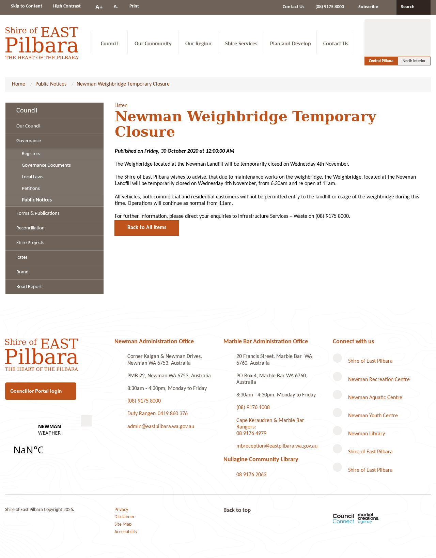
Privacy (121, 509)
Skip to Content (26, 6)
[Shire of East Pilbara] (41, 42)
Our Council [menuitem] (28, 126)
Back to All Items (146, 227)
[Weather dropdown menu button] (86, 420)
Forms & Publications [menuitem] (38, 213)
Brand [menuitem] (22, 272)
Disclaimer (124, 516)
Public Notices (50, 84)
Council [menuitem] (26, 110)
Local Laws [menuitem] (32, 177)
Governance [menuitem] (28, 141)
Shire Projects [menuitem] (30, 242)
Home (18, 84)
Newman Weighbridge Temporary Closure (123, 84)
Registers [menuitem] (31, 153)
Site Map (122, 524)
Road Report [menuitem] (29, 286)
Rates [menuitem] (22, 257)
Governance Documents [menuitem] (46, 165)
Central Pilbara (381, 61)
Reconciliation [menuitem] (30, 228)
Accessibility (125, 531)
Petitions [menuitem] (31, 188)
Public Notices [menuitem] (37, 200)
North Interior (414, 61)
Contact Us (294, 7)
